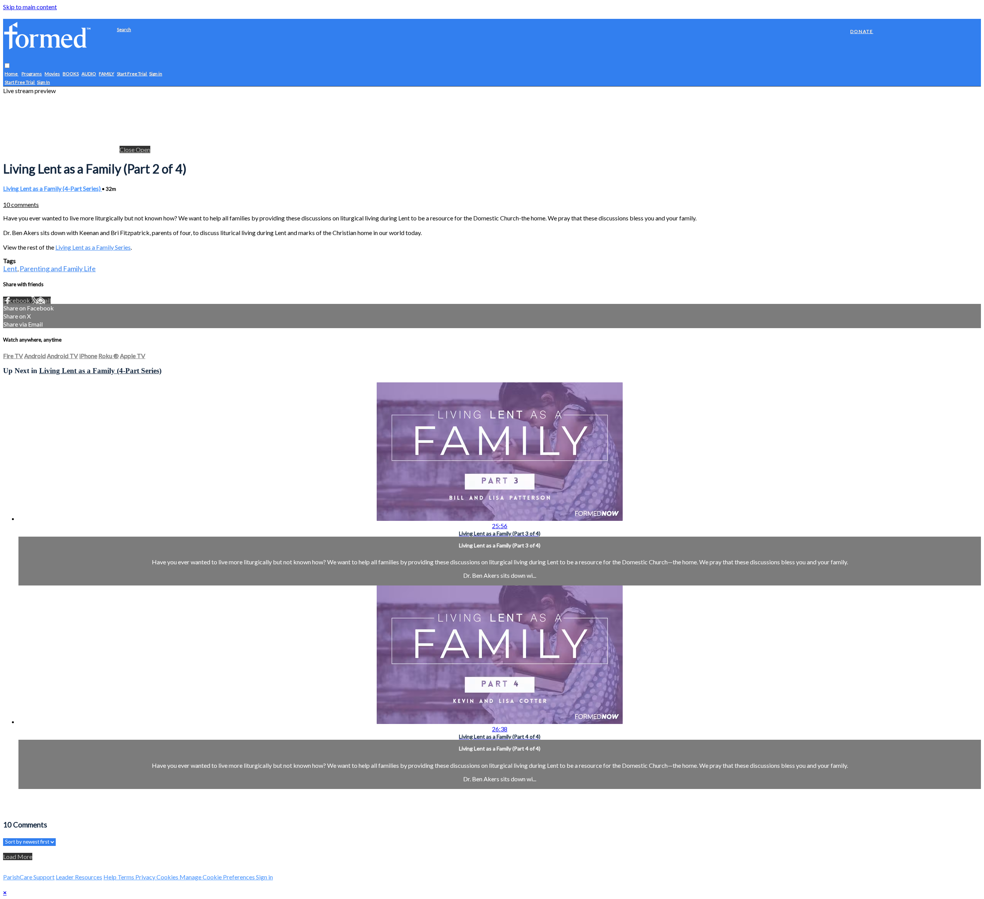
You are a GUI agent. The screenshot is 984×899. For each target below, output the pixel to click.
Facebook (17, 300)
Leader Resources (79, 877)
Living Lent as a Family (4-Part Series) (52, 188)
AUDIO (88, 74)
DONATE (861, 31)
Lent (10, 268)
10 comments (21, 204)
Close (128, 149)
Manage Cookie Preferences (218, 877)
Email (43, 300)
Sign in (155, 74)
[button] (7, 65)
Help (110, 877)
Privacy (145, 877)
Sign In (43, 82)
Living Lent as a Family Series (93, 247)
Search (124, 29)
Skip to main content (30, 6)
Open (143, 149)
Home (11, 74)
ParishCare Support (29, 877)
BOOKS (71, 74)
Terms (126, 877)
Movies (52, 74)
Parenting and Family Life (58, 268)
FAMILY (106, 74)
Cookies (168, 877)
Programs (32, 74)
